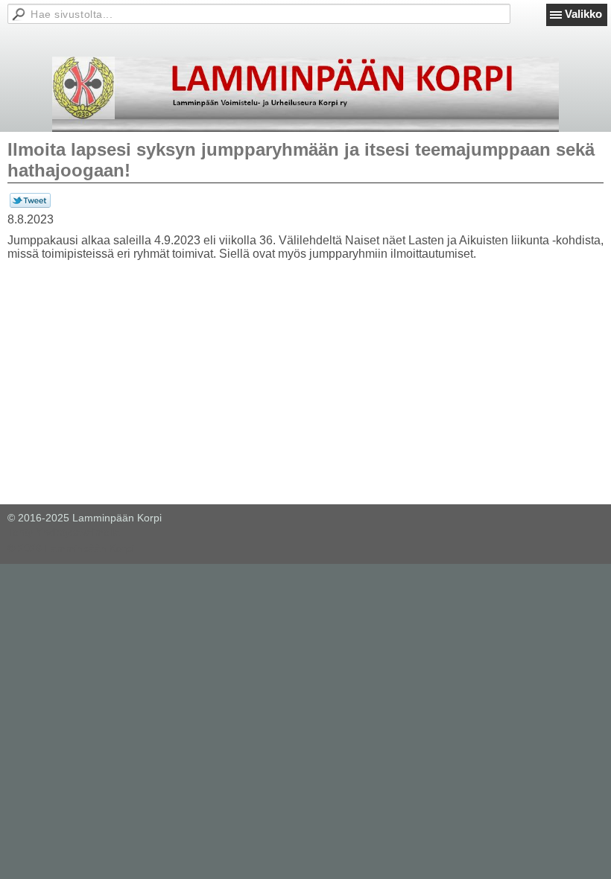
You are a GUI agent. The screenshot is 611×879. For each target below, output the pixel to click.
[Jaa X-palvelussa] (30, 204)
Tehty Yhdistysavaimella (63, 532)
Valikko (583, 13)
